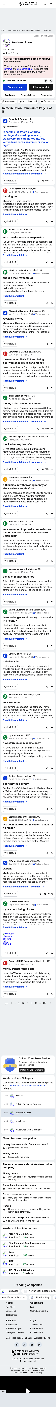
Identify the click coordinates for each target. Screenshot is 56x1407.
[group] (8, 101)
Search (45, 4)
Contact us (11, 1311)
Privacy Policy (36, 1329)
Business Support (14, 1329)
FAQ (32, 1307)
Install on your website (31, 1070)
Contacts (46, 95)
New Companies (24, 1338)
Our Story (10, 1307)
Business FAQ (12, 1325)
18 (44, 1003)
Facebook (16, 1344)
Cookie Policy (36, 1333)
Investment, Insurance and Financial (27, 1086)
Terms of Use (36, 1325)
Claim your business (15, 1333)
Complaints (28, 95)
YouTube (31, 1344)
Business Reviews (42, 1338)
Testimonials (11, 1315)
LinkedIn (39, 1344)
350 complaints (24, 69)
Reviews (9, 95)
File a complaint (41, 87)
